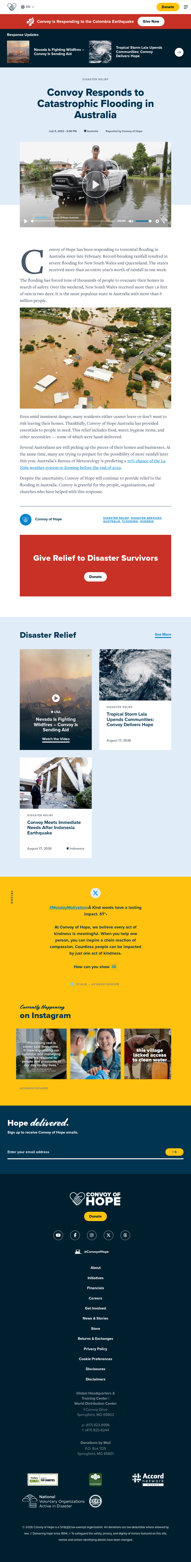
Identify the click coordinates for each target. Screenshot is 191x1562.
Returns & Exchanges (95, 1338)
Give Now (151, 21)
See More (163, 634)
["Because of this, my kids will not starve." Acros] (95, 1054)
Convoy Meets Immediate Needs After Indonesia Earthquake (54, 828)
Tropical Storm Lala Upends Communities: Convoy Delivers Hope (130, 719)
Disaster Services (146, 518)
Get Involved (95, 1308)
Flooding (130, 521)
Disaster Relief (95, 79)
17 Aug (81, 984)
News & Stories (95, 1318)
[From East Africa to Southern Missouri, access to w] (149, 1054)
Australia (92, 131)
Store (95, 1328)
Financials (95, 1288)
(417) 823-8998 (97, 1425)
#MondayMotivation (68, 907)
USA (57, 712)
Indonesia (76, 849)
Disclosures (95, 1369)
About (96, 1267)
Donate (168, 7)
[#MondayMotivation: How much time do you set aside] (41, 1054)
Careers (95, 1298)
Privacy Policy (95, 1349)
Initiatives (96, 1278)
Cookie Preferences (95, 1359)
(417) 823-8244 (97, 1430)
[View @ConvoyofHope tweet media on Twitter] (114, 966)
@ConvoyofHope (34, 1088)
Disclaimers (96, 1379)
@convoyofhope (105, 984)
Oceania (147, 521)
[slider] (73, 221)
